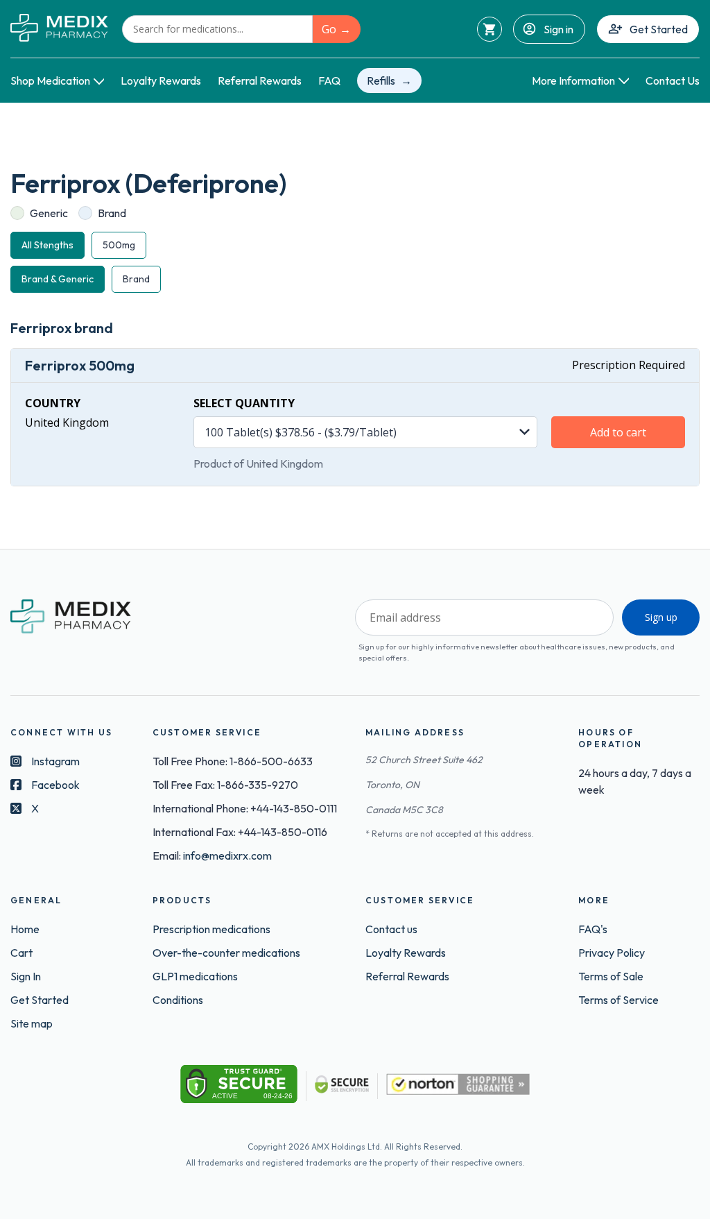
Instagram (55, 761)
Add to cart (618, 432)
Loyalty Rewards (161, 80)
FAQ (329, 80)
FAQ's (592, 929)
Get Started (659, 29)
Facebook (55, 785)
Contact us (391, 929)
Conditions (178, 1000)
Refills (381, 80)
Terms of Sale (610, 976)
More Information (573, 80)
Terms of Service (618, 1000)
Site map (31, 1023)
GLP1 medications (195, 976)
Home (25, 929)
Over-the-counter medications (226, 953)
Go (329, 29)
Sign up (661, 617)
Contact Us (673, 80)
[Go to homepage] (59, 29)
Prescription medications (211, 929)
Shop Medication (50, 80)
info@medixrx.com (227, 855)
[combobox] (217, 29)
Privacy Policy (611, 953)
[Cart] (489, 29)
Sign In (25, 976)
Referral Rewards (260, 80)
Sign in (558, 29)
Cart (21, 953)
